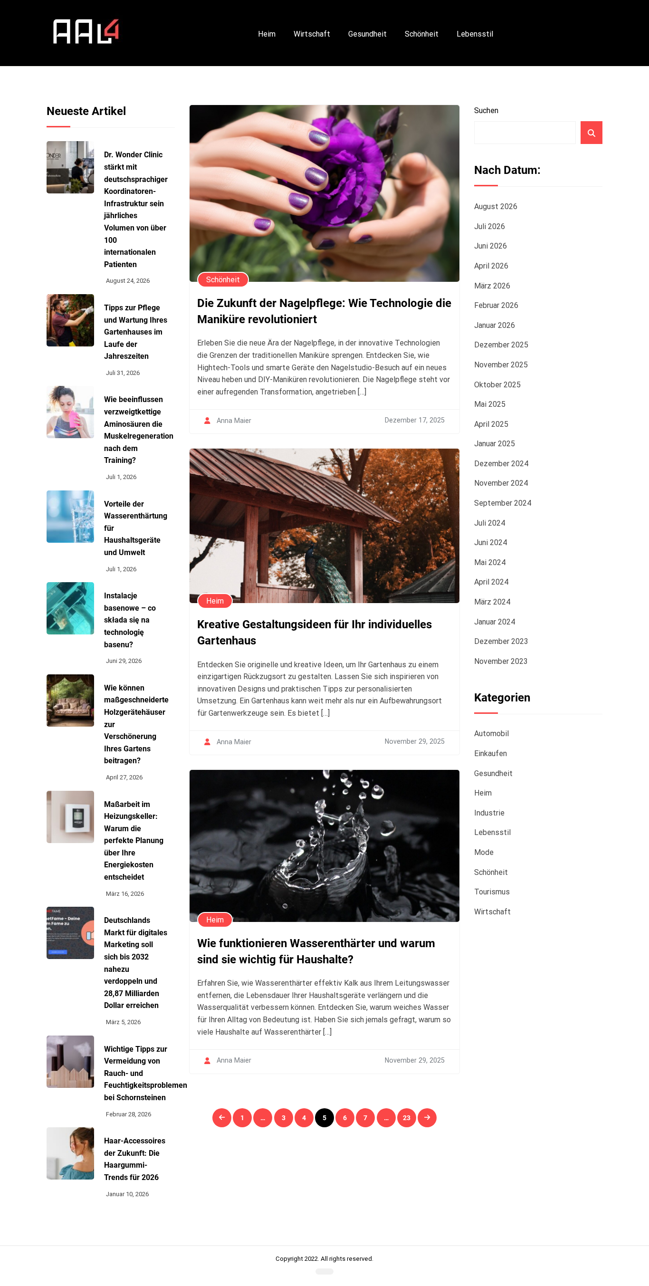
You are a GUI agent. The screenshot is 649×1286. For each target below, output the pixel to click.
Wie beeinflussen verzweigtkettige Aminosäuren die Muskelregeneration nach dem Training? (138, 430)
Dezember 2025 (501, 344)
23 (406, 1118)
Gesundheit (367, 33)
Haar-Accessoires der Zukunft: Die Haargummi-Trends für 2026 (134, 1159)
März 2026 (492, 285)
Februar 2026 (496, 305)
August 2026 (495, 206)
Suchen (486, 110)
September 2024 (502, 503)
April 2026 (491, 265)
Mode (484, 852)
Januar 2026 (494, 325)
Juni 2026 (490, 245)
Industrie (489, 812)
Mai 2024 (490, 562)
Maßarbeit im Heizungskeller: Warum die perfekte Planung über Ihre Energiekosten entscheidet (133, 841)
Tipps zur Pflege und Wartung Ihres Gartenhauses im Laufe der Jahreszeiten (135, 332)
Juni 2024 (490, 542)
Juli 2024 (489, 523)
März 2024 (492, 601)
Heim (267, 33)
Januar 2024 (494, 621)
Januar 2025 (494, 443)
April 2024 (491, 581)
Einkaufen (490, 753)
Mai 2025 (490, 404)
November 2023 (501, 661)
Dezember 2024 (501, 463)
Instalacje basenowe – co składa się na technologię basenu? (130, 620)
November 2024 (501, 483)
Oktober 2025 (497, 384)
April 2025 (491, 424)
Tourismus (492, 891)
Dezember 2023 (501, 641)
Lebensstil (475, 33)
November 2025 (501, 364)
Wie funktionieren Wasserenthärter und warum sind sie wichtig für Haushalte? (316, 951)
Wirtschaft (312, 33)
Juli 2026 (489, 226)
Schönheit (422, 33)
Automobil (491, 733)
